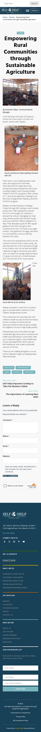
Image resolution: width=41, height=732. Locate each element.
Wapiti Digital (19, 728)
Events (6, 611)
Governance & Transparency (20, 713)
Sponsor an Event (11, 608)
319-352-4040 (8, 533)
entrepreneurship (23, 367)
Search (34, 3)
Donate (6, 601)
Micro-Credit (29, 372)
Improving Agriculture (13, 581)
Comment (8, 420)
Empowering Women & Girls (15, 587)
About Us (7, 628)
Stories (11, 17)
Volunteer (7, 604)
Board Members (10, 635)
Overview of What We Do (13, 574)
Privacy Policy (20, 717)
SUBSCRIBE (20, 689)
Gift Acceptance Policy (20, 720)
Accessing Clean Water (13, 577)
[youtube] (24, 541)
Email (6, 446)
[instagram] (14, 541)
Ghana (7, 372)
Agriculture (9, 367)
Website (6, 456)
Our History (8, 631)
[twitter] (9, 541)
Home (5, 17)
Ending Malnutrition (12, 584)
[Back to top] (36, 727)
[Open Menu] (27, 10)
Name (6, 436)
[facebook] (4, 541)
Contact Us (8, 615)
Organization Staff (11, 638)
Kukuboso (16, 372)
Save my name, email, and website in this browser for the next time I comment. (20, 469)
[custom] (19, 541)
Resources (7, 642)
